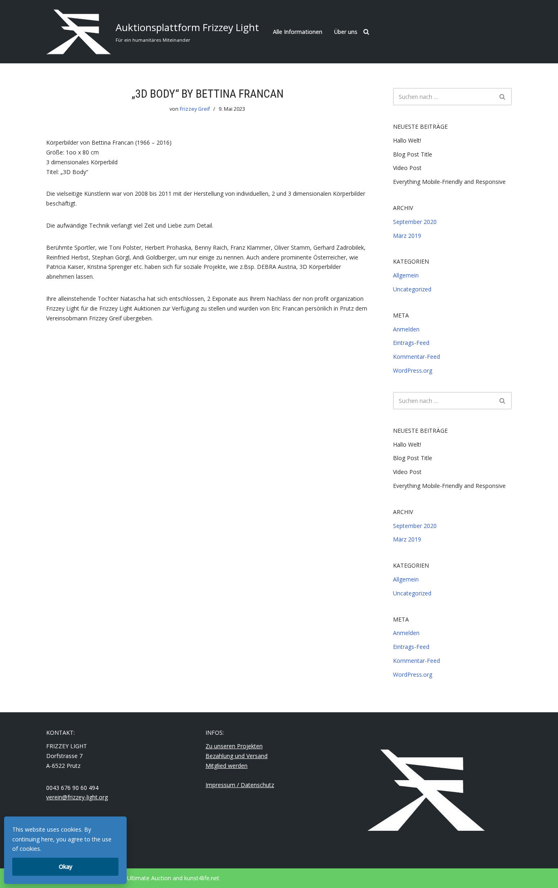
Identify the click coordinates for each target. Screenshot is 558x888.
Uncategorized (412, 289)
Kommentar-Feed (416, 356)
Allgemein (406, 275)
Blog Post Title (412, 154)
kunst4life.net (201, 878)
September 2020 (415, 222)
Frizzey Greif (195, 108)
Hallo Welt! (407, 140)
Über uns (345, 32)
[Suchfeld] (366, 32)
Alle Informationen (297, 32)
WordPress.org (412, 370)
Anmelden (406, 329)
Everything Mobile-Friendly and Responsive (449, 182)
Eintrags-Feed (411, 343)
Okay (65, 866)
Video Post (407, 168)
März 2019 (407, 235)
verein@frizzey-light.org (77, 797)
